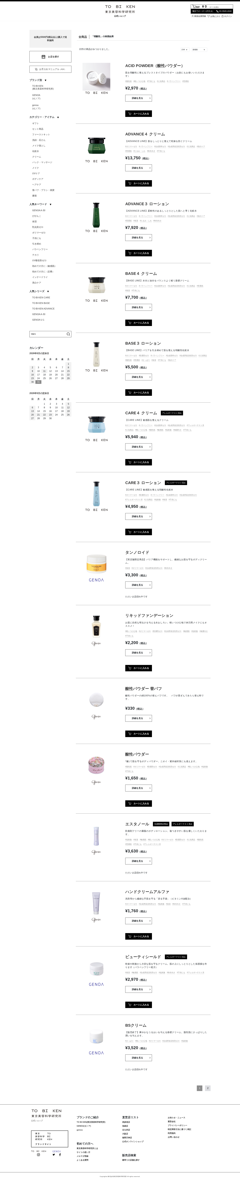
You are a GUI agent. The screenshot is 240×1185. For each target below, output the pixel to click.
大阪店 (125, 1134)
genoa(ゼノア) (36, 107)
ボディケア (37, 179)
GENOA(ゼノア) (36, 97)
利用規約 (172, 1133)
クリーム (36, 157)
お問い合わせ (173, 1137)
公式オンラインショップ (133, 1141)
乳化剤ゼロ (37, 227)
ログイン (228, 16)
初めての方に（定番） (43, 271)
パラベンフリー (40, 249)
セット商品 (37, 129)
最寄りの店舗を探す (131, 1160)
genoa (80, 1130)
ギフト (35, 123)
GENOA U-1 (38, 320)
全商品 (83, 36)
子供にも (36, 238)
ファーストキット (41, 134)
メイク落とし (39, 145)
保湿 (34, 221)
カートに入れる (141, 113)
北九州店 (126, 1130)
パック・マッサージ (42, 162)
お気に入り (215, 16)
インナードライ (40, 277)
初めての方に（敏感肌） (44, 266)
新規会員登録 (200, 16)
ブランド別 (35, 80)
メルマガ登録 (82, 1156)
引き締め (36, 244)
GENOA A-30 (38, 210)
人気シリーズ (36, 291)
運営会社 (172, 1121)
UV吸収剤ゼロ (39, 260)
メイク (35, 168)
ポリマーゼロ (39, 232)
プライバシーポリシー (177, 1125)
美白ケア (36, 283)
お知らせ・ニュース (176, 1117)
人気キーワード (38, 204)
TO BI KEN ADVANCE (43, 309)
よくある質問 (82, 1160)
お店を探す (53, 56)
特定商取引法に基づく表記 (179, 1129)
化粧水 (35, 151)
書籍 (34, 195)
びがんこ (36, 216)
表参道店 (126, 1122)
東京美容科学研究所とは (87, 1148)
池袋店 (125, 1126)
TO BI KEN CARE (41, 297)
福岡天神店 (127, 1137)
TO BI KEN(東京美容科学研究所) (43, 87)
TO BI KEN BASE (41, 303)
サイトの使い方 (83, 1152)
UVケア (36, 173)
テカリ (35, 255)
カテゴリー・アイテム (41, 117)
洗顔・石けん (39, 140)
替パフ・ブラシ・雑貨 (43, 190)
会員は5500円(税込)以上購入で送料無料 (50, 39)
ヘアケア (36, 184)
